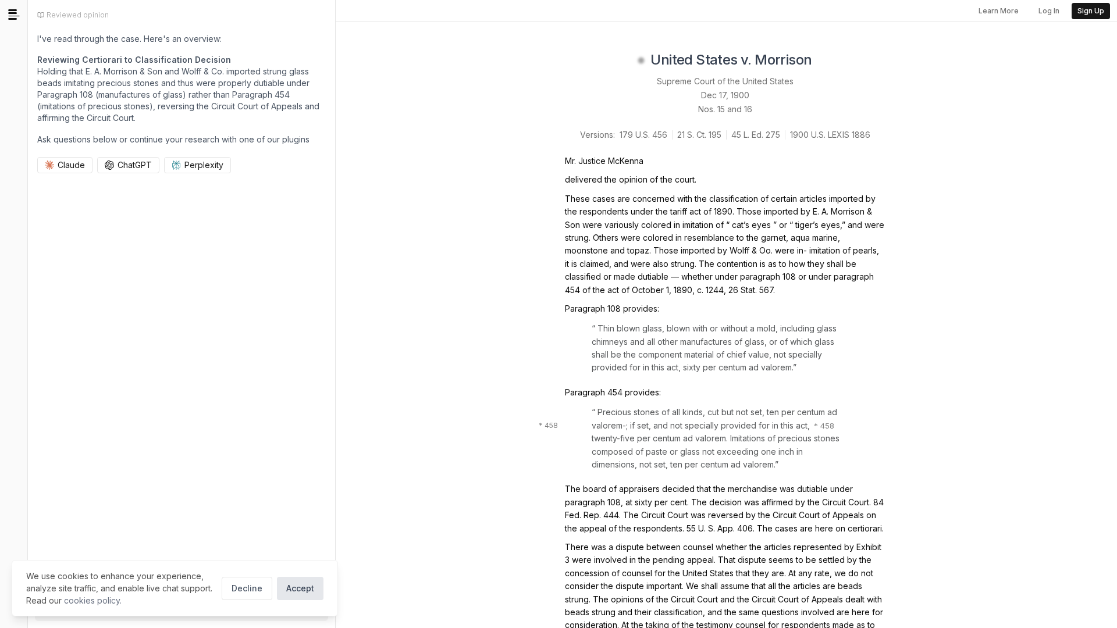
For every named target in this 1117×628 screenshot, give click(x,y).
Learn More (999, 10)
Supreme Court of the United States (725, 81)
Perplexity (203, 165)
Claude (71, 165)
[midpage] (14, 14)
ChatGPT (135, 165)
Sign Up (1090, 10)
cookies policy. (93, 600)
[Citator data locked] (641, 60)
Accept (300, 588)
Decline (247, 588)
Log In (1048, 10)
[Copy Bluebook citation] (824, 60)
